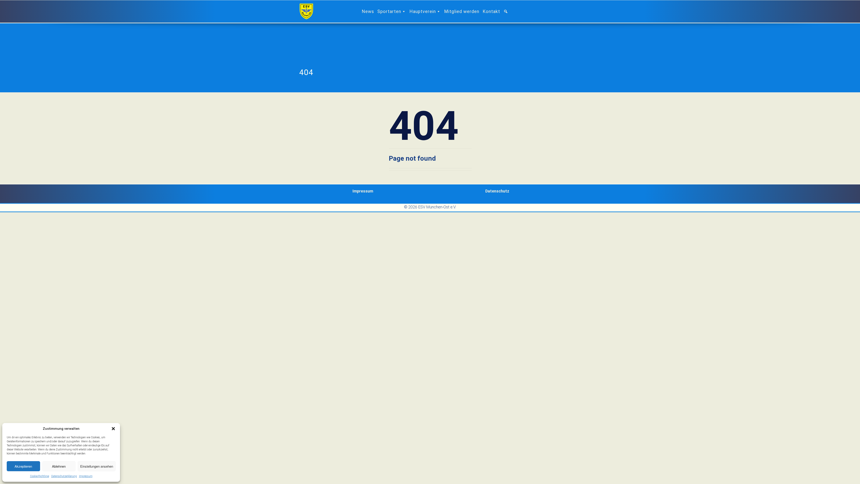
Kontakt (491, 11)
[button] (113, 428)
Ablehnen (59, 466)
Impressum (85, 476)
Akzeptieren (23, 466)
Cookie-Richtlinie (39, 476)
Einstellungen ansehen (96, 466)
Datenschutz (497, 191)
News (368, 11)
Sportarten (389, 11)
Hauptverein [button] (422, 11)
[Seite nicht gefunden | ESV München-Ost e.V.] (306, 11)
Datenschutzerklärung (64, 476)
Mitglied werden (461, 11)
